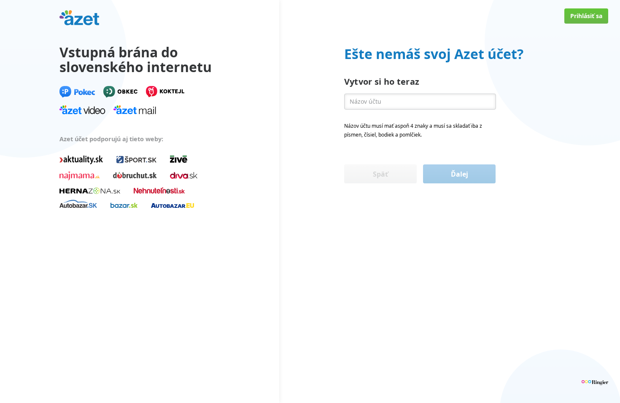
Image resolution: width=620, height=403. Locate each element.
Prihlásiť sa (586, 16)
